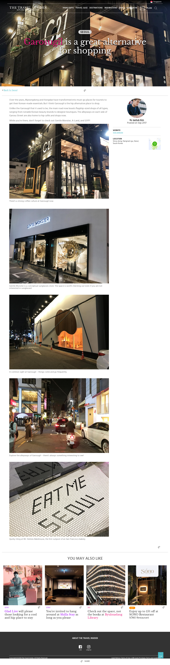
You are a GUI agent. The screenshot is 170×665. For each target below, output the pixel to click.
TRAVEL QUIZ (82, 8)
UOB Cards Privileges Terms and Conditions (146, 658)
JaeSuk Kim (138, 120)
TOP (160, 656)
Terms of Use (125, 658)
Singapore (157, 2)
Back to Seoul (10, 90)
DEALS (122, 8)
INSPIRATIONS (111, 8)
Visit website (118, 133)
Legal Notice (115, 658)
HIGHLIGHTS (68, 8)
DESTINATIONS (96, 8)
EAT (132, 608)
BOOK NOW (132, 8)
